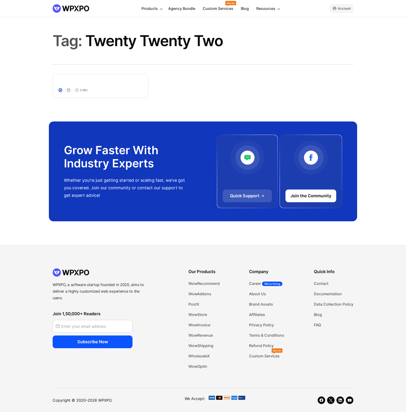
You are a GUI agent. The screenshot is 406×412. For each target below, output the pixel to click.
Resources (265, 8)
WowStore (197, 314)
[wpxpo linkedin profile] (340, 400)
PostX (193, 304)
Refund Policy (261, 345)
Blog (245, 8)
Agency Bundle (181, 8)
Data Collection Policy (333, 304)
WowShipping (200, 345)
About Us (257, 293)
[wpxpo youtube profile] (349, 400)
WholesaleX (199, 356)
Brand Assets (261, 304)
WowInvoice (199, 325)
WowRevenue (200, 335)
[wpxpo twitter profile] (331, 400)
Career (264, 283)
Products (149, 8)
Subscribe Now (92, 341)
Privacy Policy (261, 325)
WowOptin (197, 366)
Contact (321, 283)
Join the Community (310, 195)
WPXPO (104, 400)
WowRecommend (204, 283)
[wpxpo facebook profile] (321, 400)
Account (344, 8)
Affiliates (257, 314)
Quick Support (244, 195)
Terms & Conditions (266, 335)
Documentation (328, 293)
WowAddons (199, 293)
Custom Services (218, 8)
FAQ (317, 325)
